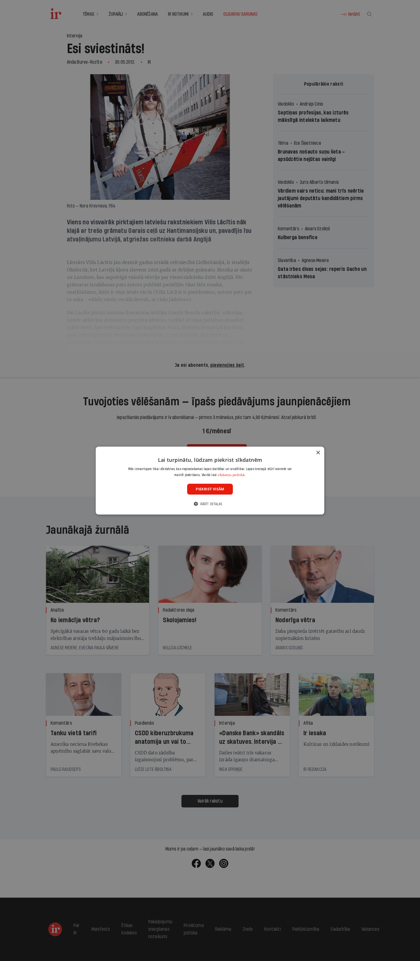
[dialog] (210, 480)
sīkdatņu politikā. (231, 474)
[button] (210, 503)
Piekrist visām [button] (210, 488)
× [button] (318, 452)
